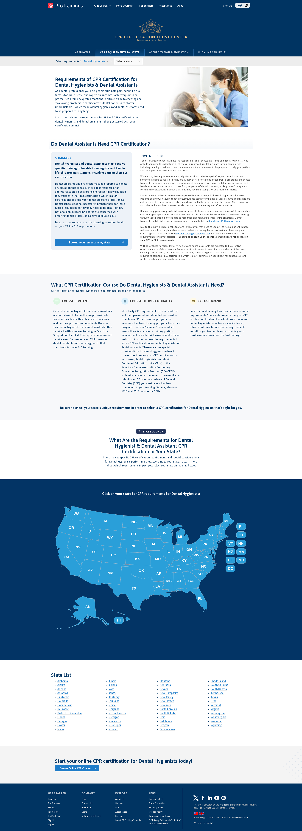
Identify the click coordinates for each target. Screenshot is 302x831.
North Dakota (168, 713)
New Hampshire (169, 692)
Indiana (113, 684)
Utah (213, 701)
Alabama (62, 681)
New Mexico (167, 701)
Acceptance (165, 5)
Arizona (61, 689)
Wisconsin (216, 721)
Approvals (82, 52)
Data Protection (157, 803)
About (180, 5)
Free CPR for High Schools (128, 820)
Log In (51, 824)
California (63, 697)
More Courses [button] (124, 5)
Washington (218, 713)
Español (209, 823)
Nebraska (165, 684)
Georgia (62, 721)
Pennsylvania (167, 729)
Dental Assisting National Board (192, 233)
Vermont (216, 705)
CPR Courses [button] (101, 5)
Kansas (112, 692)
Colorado (62, 701)
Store (84, 812)
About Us (119, 799)
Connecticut (64, 705)
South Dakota (219, 689)
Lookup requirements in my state (89, 242)
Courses (52, 799)
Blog (84, 799)
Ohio (162, 717)
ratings (241, 817)
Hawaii (61, 725)
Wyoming (216, 725)
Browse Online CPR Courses (75, 768)
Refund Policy (155, 812)
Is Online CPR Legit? (212, 52)
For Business (146, 5)
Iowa (111, 689)
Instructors (53, 812)
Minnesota (115, 721)
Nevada (164, 689)
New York (165, 705)
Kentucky (114, 697)
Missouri (113, 729)
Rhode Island (218, 681)
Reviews (119, 803)
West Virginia (218, 717)
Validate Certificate (91, 816)
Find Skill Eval (54, 816)
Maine (112, 705)
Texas (214, 697)
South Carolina (219, 684)
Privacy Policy (156, 799)
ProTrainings (226, 804)
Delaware (63, 709)
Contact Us (87, 803)
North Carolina (168, 709)
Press (118, 807)
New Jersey (166, 697)
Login (240, 5)
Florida (61, 717)
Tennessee (217, 692)
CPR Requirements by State (122, 52)
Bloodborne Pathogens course (224, 221)
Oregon (164, 725)
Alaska (61, 684)
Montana (165, 681)
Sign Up (227, 5)
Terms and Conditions (159, 816)
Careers (119, 816)
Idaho (60, 729)
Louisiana (114, 701)
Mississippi (115, 725)
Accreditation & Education (169, 52)
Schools (52, 807)
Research (86, 807)
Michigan (114, 717)
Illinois (112, 681)
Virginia (215, 709)
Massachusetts (117, 713)
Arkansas (62, 692)
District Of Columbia (69, 713)
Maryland (114, 709)
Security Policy (156, 807)
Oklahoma (166, 721)
